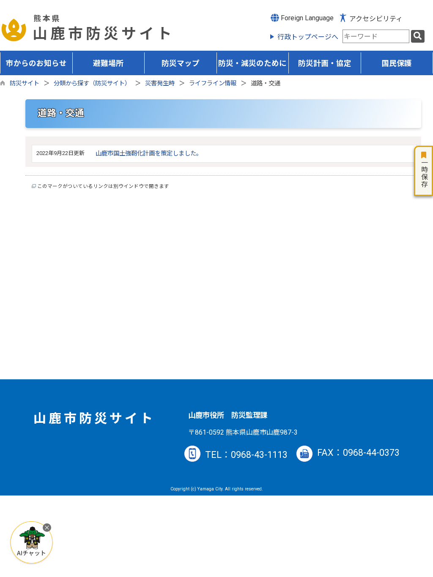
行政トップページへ (307, 37)
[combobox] (376, 36)
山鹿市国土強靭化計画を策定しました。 (149, 153)
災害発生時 (160, 83)
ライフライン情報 (212, 83)
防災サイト (24, 83)
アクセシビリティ (376, 19)
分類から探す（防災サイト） (92, 83)
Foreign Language (306, 18)
